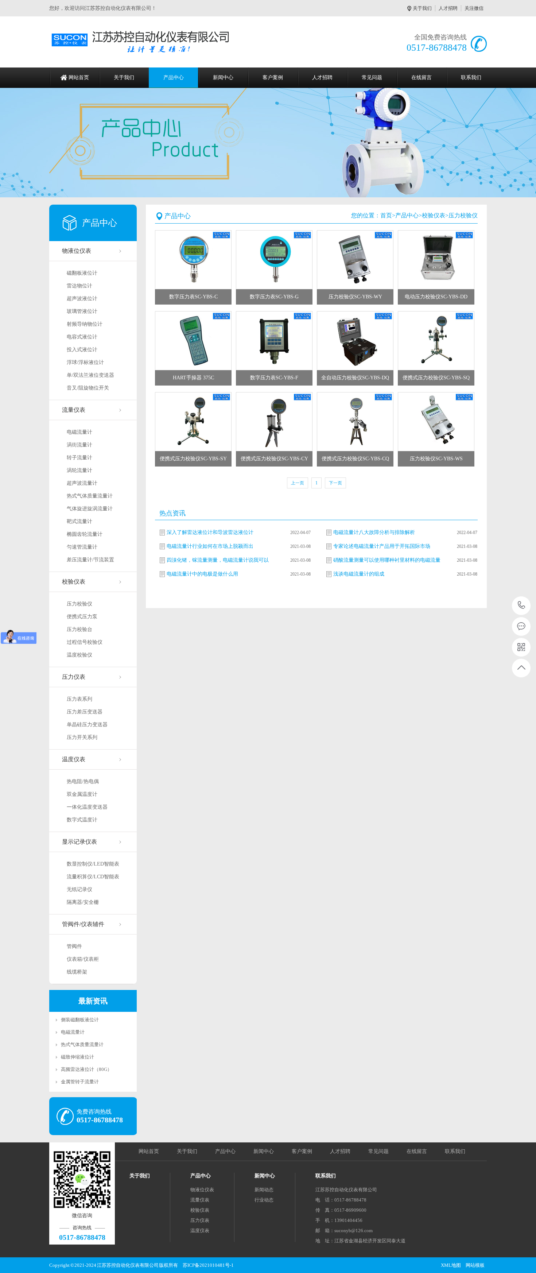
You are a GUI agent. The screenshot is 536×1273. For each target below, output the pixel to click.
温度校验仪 (79, 655)
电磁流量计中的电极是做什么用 (202, 574)
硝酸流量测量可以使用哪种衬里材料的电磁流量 (386, 560)
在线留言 (421, 77)
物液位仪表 (76, 251)
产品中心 (173, 77)
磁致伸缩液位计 (77, 1057)
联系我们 (471, 77)
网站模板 (475, 1265)
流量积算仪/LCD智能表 (93, 876)
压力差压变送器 (84, 712)
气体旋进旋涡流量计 (90, 508)
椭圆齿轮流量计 (84, 534)
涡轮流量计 (79, 470)
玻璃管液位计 (82, 311)
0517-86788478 (521, 605)
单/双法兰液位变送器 (90, 375)
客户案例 (273, 77)
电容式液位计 (82, 337)
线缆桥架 (77, 972)
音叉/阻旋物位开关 (88, 388)
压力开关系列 (82, 737)
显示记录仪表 (79, 842)
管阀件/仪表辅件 (83, 924)
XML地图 (451, 1265)
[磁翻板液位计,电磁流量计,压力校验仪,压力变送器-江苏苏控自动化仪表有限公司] (143, 42)
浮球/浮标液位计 (85, 362)
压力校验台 (79, 629)
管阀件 (74, 946)
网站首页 (79, 77)
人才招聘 (448, 8)
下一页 (335, 482)
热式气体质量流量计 (90, 496)
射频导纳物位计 (84, 324)
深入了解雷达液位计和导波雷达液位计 (210, 532)
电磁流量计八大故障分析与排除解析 (374, 532)
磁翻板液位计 (82, 273)
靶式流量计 (79, 521)
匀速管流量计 (82, 547)
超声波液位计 (82, 298)
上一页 (297, 482)
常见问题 (372, 77)
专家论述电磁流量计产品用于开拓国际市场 (381, 546)
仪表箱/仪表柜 (83, 959)
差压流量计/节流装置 (90, 559)
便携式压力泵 (82, 616)
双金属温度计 (82, 794)
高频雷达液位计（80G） (86, 1069)
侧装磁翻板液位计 (80, 1019)
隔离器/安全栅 (83, 902)
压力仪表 (73, 677)
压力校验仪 (79, 604)
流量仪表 (73, 410)
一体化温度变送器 (87, 807)
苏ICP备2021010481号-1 (208, 1265)
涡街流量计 (79, 445)
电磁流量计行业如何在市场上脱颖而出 (210, 546)
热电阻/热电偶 (83, 781)
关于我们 (422, 8)
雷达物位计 (79, 286)
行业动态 (264, 1200)
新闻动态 (264, 1189)
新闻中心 (223, 77)
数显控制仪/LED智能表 (93, 864)
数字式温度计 (82, 820)
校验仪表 (73, 582)
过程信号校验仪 (84, 642)
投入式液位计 (82, 349)
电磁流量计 (79, 432)
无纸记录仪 (79, 889)
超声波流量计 (82, 483)
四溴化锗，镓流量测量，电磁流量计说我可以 (218, 560)
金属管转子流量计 (80, 1081)
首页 (386, 215)
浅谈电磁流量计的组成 (358, 574)
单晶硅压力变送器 (87, 724)
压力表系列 (79, 699)
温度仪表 (73, 759)
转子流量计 (79, 457)
